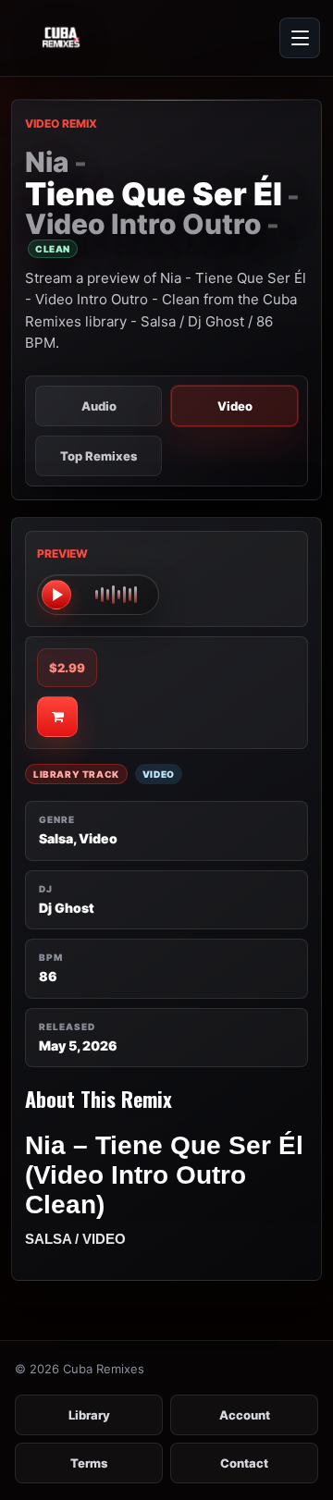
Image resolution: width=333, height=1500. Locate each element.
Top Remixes (98, 456)
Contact (244, 1463)
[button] (98, 594)
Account (244, 1415)
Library (89, 1415)
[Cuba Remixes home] (101, 38)
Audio (99, 406)
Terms (88, 1463)
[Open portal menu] (299, 38)
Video (235, 406)
